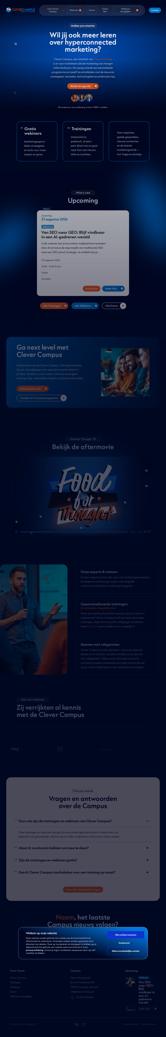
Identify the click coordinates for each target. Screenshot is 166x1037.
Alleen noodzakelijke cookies (126, 951)
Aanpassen (124, 942)
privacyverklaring (34, 950)
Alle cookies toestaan (125, 934)
